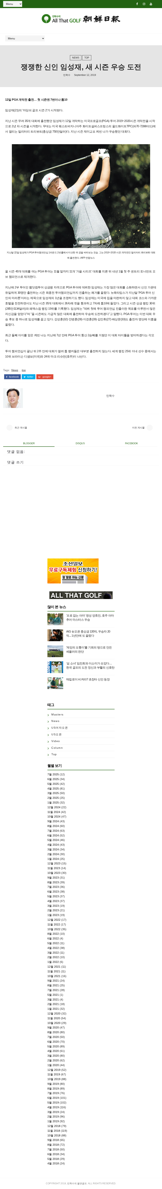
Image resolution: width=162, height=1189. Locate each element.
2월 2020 (53, 1060)
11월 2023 (53, 868)
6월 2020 (53, 1041)
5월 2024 (53, 840)
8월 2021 (53, 985)
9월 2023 (53, 877)
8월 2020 (53, 1032)
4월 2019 (53, 1107)
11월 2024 (53, 812)
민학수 (66, 75)
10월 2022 (53, 929)
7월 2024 (53, 830)
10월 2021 (53, 976)
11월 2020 (53, 1018)
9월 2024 (53, 821)
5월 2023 (53, 896)
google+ (46, 376)
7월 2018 (53, 1149)
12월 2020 (53, 1013)
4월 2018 (53, 1163)
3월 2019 (53, 1112)
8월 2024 (53, 826)
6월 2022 (53, 938)
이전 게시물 (138, 427)
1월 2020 (53, 1065)
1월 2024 (53, 858)
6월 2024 (53, 835)
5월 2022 (53, 943)
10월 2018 (53, 1135)
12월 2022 (53, 919)
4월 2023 (53, 901)
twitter (29, 376)
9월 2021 (53, 980)
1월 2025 (53, 802)
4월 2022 (53, 947)
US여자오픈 (59, 727)
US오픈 (56, 734)
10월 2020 (53, 1023)
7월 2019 (53, 1093)
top (86, 57)
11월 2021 (53, 971)
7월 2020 (53, 1037)
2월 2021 (53, 1004)
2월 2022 (53, 957)
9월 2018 (53, 1140)
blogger (29, 443)
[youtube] (151, 4)
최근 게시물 (21, 427)
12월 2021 (53, 966)
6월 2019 (53, 1097)
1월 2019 (53, 1121)
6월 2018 (53, 1154)
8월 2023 (53, 882)
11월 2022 (53, 924)
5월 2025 (53, 783)
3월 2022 (53, 952)
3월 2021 (53, 999)
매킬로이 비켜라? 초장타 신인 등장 (88, 679)
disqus (80, 443)
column (57, 747)
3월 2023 (53, 905)
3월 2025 (53, 793)
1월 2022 (53, 961)
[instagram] (144, 4)
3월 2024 (53, 849)
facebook (13, 376)
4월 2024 (53, 844)
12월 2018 (53, 1126)
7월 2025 (53, 774)
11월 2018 (53, 1130)
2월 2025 (53, 797)
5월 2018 (53, 1158)
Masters (57, 714)
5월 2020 (53, 1046)
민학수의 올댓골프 (77, 1183)
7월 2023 (53, 886)
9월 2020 (53, 1027)
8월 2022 (53, 933)
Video (55, 741)
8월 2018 (53, 1144)
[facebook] (137, 4)
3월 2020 (53, 1055)
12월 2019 (53, 1069)
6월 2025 (53, 779)
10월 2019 (53, 1079)
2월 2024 (53, 854)
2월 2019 (53, 1116)
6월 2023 (53, 891)
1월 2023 (53, 915)
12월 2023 (53, 863)
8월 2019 (53, 1088)
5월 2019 (53, 1102)
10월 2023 (53, 872)
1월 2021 (53, 1008)
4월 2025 (53, 788)
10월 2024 (53, 816)
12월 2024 (53, 807)
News (75, 57)
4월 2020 (53, 1050)
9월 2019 (53, 1083)
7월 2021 (53, 990)
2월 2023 (53, 910)
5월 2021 (53, 994)
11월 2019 (53, 1074)
